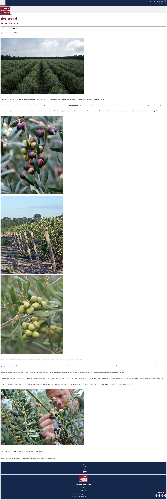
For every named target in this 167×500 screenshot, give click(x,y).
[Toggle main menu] (3, 3)
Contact (84, 464)
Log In (162, 1)
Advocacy (85, 471)
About (151, 1)
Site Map (79, 493)
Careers (84, 466)
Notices (84, 472)
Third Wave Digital (82, 496)
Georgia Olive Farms (73, 105)
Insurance (158, 1)
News (154, 1)
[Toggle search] (165, 1)
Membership (84, 468)
